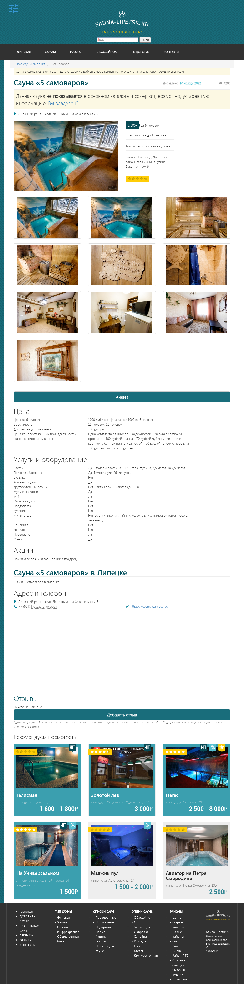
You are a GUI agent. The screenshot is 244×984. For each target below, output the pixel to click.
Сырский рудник (178, 972)
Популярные (105, 922)
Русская (76, 52)
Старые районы (178, 924)
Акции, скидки (101, 938)
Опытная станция (178, 962)
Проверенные (106, 917)
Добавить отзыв (122, 715)
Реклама (26, 935)
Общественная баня (68, 938)
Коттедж (140, 941)
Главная (26, 911)
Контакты (171, 52)
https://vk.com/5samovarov (149, 606)
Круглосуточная (146, 955)
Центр (177, 917)
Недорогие (141, 52)
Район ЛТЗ (180, 955)
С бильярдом (142, 924)
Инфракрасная (68, 932)
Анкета (122, 397)
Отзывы (26, 940)
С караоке (141, 932)
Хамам (50, 52)
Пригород (179, 979)
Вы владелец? (63, 103)
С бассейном (107, 52)
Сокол (176, 941)
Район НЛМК (177, 948)
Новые (100, 932)
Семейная (141, 936)
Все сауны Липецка (31, 64)
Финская (24, 52)
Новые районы (178, 934)
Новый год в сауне (105, 948)
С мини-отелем (140, 948)
